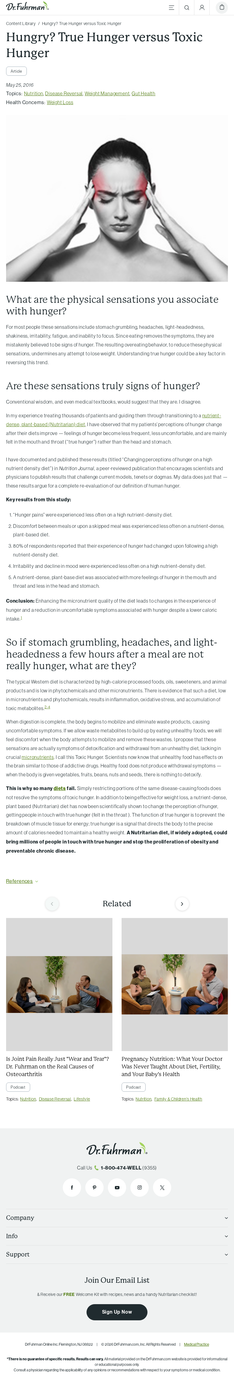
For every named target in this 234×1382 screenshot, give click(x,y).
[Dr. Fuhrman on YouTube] (117, 1187)
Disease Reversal (64, 93)
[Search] (187, 8)
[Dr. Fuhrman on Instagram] (139, 1187)
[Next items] (182, 904)
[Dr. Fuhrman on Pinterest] (94, 1187)
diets (60, 788)
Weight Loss (60, 102)
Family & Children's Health (178, 1099)
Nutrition (33, 93)
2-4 (47, 707)
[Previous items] (52, 904)
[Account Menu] (202, 8)
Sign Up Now (117, 1312)
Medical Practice (196, 1344)
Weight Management (107, 93)
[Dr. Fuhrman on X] (162, 1187)
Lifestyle (82, 1099)
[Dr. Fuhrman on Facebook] (72, 1187)
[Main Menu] (171, 8)
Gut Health (143, 93)
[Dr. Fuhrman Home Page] (27, 7)
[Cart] (222, 8)
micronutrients (38, 757)
